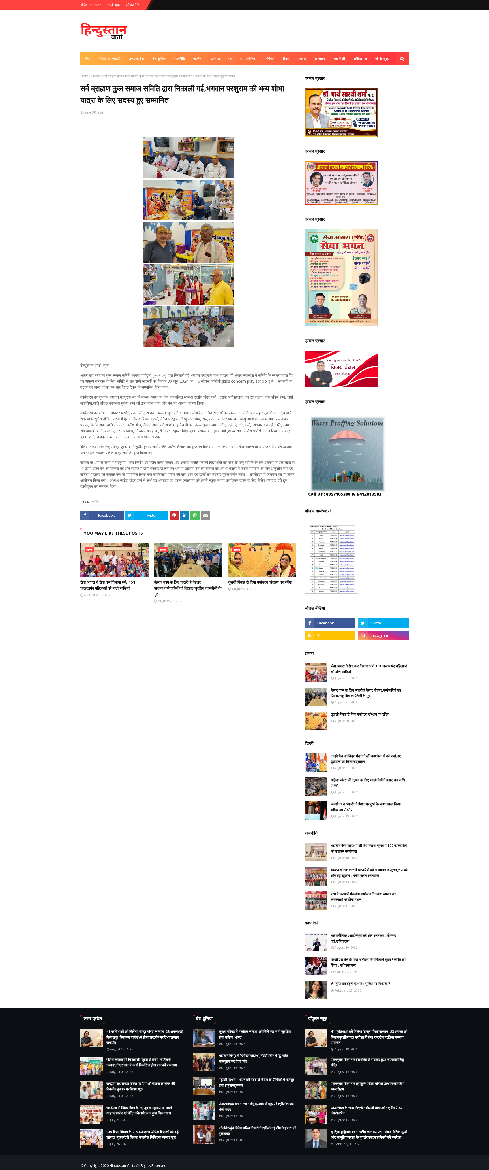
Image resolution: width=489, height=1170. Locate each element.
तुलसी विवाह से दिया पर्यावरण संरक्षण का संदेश (260, 582)
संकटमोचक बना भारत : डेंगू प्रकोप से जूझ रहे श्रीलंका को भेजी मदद (256, 1106)
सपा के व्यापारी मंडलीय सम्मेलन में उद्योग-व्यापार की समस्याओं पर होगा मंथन (363, 896)
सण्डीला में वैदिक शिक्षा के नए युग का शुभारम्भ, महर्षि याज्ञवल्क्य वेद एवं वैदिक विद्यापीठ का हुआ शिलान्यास (139, 1110)
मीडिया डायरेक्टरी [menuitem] (109, 58)
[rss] (330, 635)
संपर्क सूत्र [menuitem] (382, 58)
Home (85, 76)
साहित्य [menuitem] (197, 58)
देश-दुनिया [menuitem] (159, 58)
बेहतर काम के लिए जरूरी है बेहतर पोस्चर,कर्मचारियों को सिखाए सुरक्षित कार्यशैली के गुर (187, 588)
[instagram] (383, 635)
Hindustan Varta (122, 1165)
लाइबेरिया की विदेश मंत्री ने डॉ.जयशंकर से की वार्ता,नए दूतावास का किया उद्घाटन (366, 758)
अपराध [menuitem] (215, 58)
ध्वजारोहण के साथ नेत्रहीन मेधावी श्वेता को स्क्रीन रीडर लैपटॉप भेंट (366, 1110)
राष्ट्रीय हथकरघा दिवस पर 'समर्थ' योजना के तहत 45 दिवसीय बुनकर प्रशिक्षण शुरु (140, 1086)
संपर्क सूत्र (113, 4)
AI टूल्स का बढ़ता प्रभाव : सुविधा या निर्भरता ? (360, 983)
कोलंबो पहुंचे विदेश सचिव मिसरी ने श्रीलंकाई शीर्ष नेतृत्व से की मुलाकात (257, 1130)
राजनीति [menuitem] (179, 58)
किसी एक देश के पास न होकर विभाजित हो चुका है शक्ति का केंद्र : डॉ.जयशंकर (368, 962)
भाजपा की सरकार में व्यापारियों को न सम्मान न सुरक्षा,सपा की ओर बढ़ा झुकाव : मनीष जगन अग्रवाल (369, 872)
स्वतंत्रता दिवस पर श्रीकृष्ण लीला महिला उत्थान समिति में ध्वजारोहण (367, 1086)
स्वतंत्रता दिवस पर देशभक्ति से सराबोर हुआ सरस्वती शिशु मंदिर (367, 1062)
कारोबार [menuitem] (320, 58)
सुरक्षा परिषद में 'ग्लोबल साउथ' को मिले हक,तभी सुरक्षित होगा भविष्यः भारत (255, 1034)
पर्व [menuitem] (230, 58)
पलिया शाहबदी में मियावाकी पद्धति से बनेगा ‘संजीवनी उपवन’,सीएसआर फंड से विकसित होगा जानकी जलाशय (141, 1062)
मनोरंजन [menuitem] (268, 58)
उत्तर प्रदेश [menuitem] (136, 58)
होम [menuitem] (87, 58)
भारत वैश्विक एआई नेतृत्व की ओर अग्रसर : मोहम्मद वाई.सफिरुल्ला (363, 938)
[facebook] (330, 623)
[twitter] (383, 623)
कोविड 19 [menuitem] (360, 58)
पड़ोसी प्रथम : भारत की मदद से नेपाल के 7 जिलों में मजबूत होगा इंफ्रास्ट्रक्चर (256, 1082)
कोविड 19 (132, 4)
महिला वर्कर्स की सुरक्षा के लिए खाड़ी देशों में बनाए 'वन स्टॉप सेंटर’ (368, 782)
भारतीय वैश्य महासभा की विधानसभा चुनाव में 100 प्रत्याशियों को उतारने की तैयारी (369, 848)
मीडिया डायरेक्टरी (91, 4)
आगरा (96, 76)
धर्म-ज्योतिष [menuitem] (247, 58)
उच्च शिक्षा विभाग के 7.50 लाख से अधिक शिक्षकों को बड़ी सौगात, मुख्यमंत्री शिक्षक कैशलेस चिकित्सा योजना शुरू (142, 1134)
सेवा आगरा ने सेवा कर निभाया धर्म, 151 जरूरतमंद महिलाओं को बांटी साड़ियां (107, 585)
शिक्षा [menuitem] (286, 58)
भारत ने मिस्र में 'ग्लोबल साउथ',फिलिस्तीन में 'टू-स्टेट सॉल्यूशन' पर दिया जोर (253, 1058)
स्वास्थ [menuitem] (302, 58)
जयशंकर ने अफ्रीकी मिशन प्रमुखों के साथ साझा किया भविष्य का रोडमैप (366, 806)
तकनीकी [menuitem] (339, 58)
